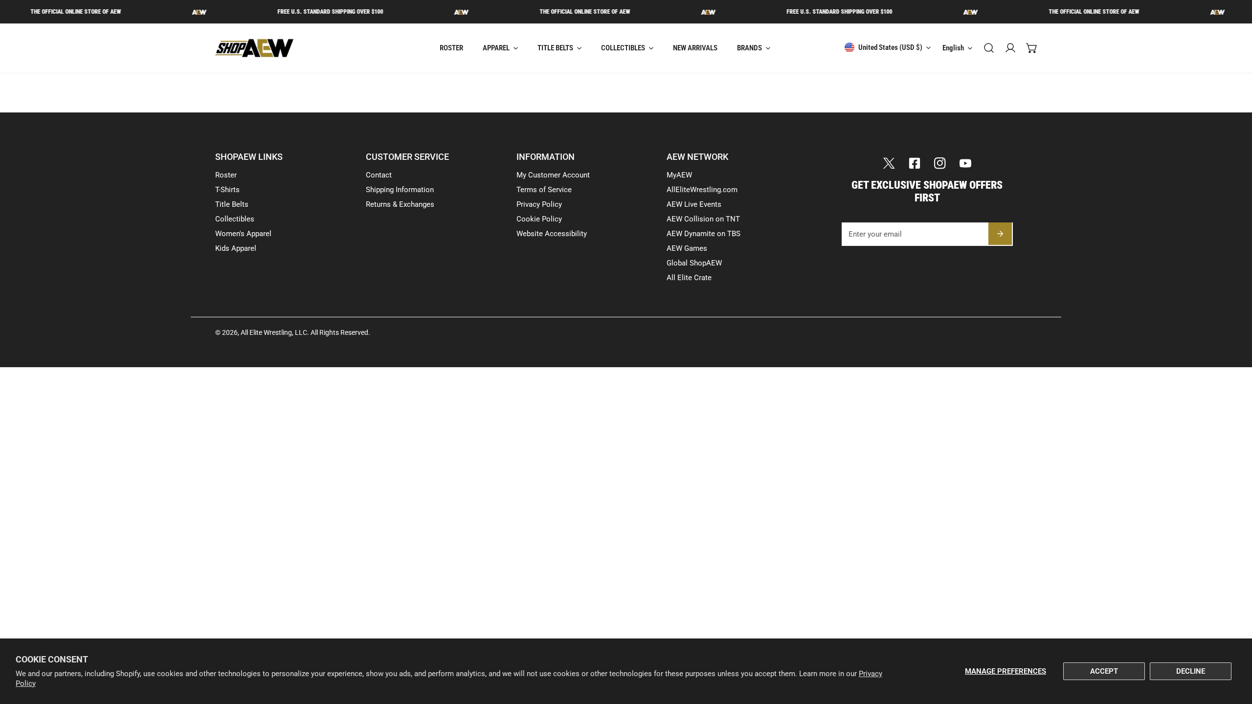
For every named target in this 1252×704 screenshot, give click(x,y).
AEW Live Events (694, 204)
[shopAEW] (254, 48)
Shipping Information (400, 189)
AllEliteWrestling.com (702, 189)
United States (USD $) (890, 47)
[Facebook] (914, 163)
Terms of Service (544, 189)
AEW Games (687, 248)
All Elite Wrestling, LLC (274, 332)
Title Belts (231, 204)
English (953, 48)
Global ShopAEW (694, 263)
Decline (1190, 671)
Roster (226, 175)
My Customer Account (553, 175)
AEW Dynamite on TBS (703, 233)
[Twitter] (889, 163)
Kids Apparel (235, 248)
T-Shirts (227, 189)
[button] (1032, 48)
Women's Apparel (243, 233)
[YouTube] (965, 163)
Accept (1104, 671)
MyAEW (679, 175)
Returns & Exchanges (400, 204)
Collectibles (234, 219)
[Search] (989, 48)
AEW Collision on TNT (703, 219)
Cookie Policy (539, 219)
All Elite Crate (689, 277)
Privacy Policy (539, 204)
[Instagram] (940, 163)
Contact (379, 175)
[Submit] (1000, 233)
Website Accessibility (551, 233)
